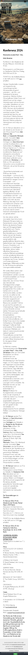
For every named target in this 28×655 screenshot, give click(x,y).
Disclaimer (17, 650)
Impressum (11, 650)
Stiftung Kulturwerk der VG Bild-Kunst (15, 648)
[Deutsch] (1, 0)
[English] (3, 0)
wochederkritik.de (11, 607)
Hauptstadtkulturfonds (18, 646)
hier (20, 79)
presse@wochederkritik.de (16, 612)
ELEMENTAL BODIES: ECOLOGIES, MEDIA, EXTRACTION (10, 537)
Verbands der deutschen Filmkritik (18, 644)
